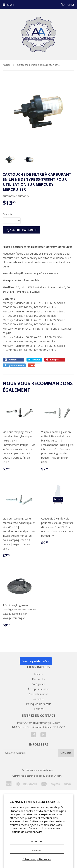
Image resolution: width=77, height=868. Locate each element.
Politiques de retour (38, 704)
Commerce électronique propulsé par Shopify (37, 775)
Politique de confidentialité (26, 832)
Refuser (37, 850)
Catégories (38, 684)
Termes (39, 709)
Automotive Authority (41, 770)
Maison (38, 674)
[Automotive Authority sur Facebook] (33, 735)
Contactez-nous (38, 694)
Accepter (36, 841)
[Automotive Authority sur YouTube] (43, 735)
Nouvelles (38, 699)
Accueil (6, 64)
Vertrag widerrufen (36, 661)
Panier (70, 4)
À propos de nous (38, 689)
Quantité (8, 214)
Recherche (38, 679)
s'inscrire (66, 752)
